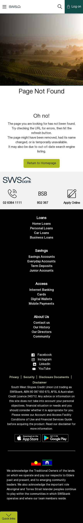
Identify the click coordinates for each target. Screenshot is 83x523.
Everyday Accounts (41, 261)
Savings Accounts (41, 257)
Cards (41, 294)
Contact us (41, 323)
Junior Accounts (41, 270)
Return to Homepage (41, 163)
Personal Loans (41, 228)
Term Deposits (42, 266)
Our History (41, 327)
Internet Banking (41, 290)
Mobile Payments (41, 304)
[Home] (17, 180)
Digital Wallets (41, 299)
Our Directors (42, 332)
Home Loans (41, 224)
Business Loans (41, 237)
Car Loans (41, 233)
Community (41, 336)
